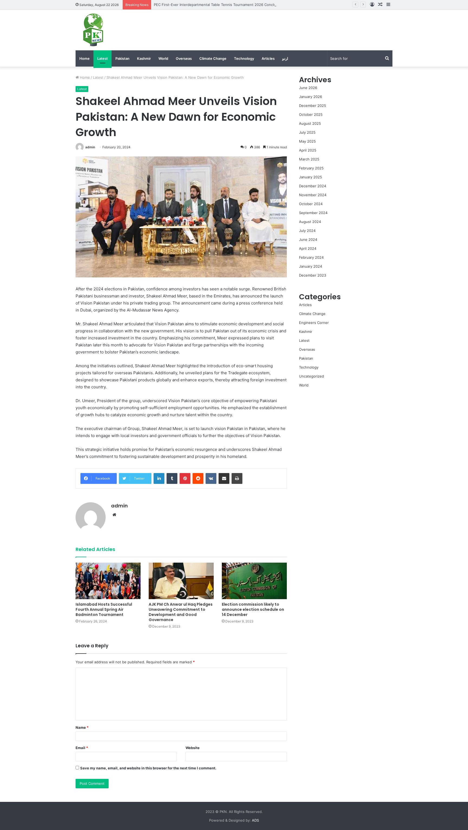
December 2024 (312, 186)
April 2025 (307, 150)
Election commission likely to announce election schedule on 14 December (253, 609)
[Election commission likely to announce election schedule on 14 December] (254, 581)
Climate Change (212, 58)
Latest (102, 58)
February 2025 (311, 168)
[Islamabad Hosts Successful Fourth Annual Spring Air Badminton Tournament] (108, 581)
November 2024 (312, 195)
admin (90, 147)
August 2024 (310, 221)
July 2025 (307, 132)
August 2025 (310, 123)
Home (84, 58)
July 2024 (307, 230)
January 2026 (310, 96)
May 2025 (307, 141)
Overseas (184, 58)
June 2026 (308, 88)
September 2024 (313, 213)
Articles (268, 58)
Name (82, 727)
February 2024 (311, 257)
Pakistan (122, 58)
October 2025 (311, 114)
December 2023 (312, 275)
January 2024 (310, 266)
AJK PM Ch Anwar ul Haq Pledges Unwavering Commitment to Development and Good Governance (181, 612)
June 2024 (308, 239)
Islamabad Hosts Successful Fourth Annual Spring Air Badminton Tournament (104, 609)
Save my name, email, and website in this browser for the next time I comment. (148, 768)
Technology (244, 58)
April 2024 (307, 248)
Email (82, 748)
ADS (255, 820)
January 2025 (310, 177)
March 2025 (309, 159)
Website (193, 748)
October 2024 (311, 204)
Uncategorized (311, 376)
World (163, 58)
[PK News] (93, 30)
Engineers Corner (314, 322)
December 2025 (312, 105)
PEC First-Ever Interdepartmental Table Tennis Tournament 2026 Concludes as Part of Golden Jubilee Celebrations (251, 4)
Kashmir (144, 58)
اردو (285, 58)
